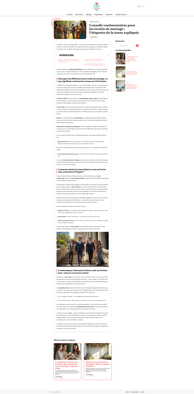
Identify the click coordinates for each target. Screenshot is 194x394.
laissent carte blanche (75, 69)
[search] (138, 6)
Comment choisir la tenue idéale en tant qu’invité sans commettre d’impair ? (95, 60)
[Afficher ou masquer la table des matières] (91, 55)
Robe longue (79, 118)
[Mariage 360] (97, 6)
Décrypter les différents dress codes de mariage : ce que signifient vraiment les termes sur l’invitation (69, 60)
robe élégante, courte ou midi (88, 98)
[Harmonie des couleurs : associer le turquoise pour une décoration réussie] (120, 86)
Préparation (94, 37)
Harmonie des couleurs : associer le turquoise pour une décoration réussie (132, 86)
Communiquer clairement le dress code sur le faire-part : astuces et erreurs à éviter (96, 64)
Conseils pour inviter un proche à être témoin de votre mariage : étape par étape (66, 365)
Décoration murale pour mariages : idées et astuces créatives (98, 364)
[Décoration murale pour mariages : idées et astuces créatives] (97, 351)
